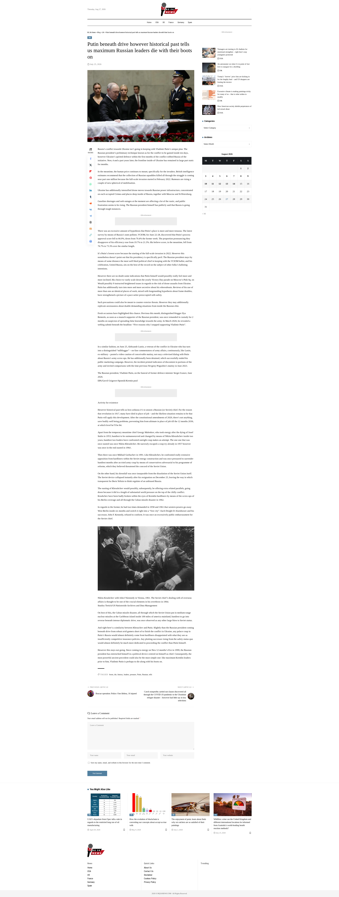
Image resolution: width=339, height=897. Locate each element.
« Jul (204, 214)
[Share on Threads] (90, 222)
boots (111, 675)
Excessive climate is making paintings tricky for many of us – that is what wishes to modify (234, 94)
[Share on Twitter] (90, 165)
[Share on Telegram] (90, 216)
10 (206, 183)
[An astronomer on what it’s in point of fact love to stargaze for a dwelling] (208, 68)
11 (213, 183)
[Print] (90, 241)
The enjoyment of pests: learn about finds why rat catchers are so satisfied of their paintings (188, 822)
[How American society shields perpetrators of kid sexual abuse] (208, 110)
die (115, 675)
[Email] (90, 228)
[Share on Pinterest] (90, 178)
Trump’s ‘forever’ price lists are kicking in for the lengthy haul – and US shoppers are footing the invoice (233, 79)
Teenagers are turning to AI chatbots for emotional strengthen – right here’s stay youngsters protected (232, 52)
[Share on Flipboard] (90, 171)
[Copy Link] (90, 235)
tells (150, 675)
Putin (139, 675)
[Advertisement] (146, 221)
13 (227, 183)
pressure (133, 675)
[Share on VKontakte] (90, 209)
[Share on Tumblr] (90, 197)
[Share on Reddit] (90, 203)
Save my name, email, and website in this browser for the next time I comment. (121, 763)
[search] (247, 9)
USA (221, 58)
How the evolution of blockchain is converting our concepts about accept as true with (148, 822)
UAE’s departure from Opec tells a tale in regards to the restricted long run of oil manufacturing (104, 822)
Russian (145, 675)
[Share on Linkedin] (90, 190)
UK (90, 38)
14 (234, 183)
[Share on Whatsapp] (90, 184)
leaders (126, 675)
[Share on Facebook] (90, 158)
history (120, 675)
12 (220, 183)
